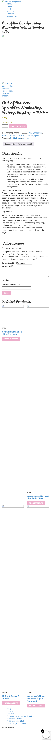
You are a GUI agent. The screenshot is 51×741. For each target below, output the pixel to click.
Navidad (13, 138)
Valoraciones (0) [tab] (25, 144)
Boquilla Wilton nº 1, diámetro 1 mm (12, 333)
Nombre (6, 280)
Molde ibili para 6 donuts (10, 697)
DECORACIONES (35, 133)
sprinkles (25, 138)
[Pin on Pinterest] (6, 140)
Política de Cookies (14, 718)
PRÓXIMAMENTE (36, 503)
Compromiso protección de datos (20, 716)
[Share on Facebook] (3, 140)
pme (19, 138)
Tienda (9, 6)
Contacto (10, 14)
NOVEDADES (28, 135)
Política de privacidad (15, 721)
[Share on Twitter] (5, 140)
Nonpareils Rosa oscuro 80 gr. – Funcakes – (36, 699)
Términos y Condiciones (16, 723)
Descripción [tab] (10, 144)
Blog (9, 9)
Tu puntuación (9, 263)
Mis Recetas (12, 16)
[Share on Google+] (8, 140)
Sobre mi (10, 11)
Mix (20, 135)
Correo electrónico (11, 284)
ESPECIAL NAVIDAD (10, 135)
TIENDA (10, 711)
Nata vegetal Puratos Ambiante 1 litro (38, 497)
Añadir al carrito (17, 126)
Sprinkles (37, 135)
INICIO (9, 4)
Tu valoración (9, 266)
